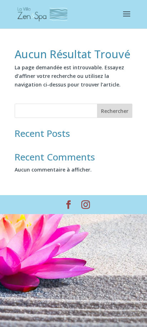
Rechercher (114, 111)
